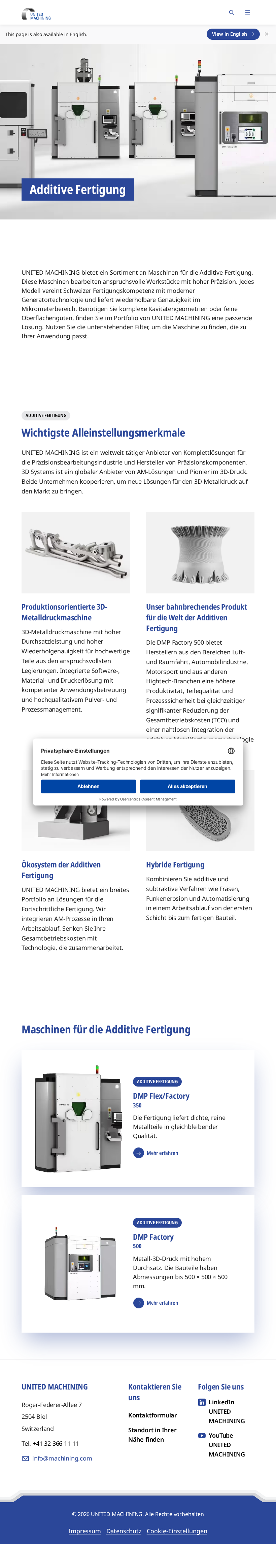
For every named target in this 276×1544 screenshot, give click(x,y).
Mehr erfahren (162, 1153)
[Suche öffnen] (231, 12)
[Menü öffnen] (247, 12)
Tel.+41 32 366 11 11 (50, 1443)
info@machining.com (62, 1458)
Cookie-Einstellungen (177, 1531)
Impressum (85, 1531)
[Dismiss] (267, 34)
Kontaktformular (152, 1415)
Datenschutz (123, 1531)
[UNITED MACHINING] (36, 12)
